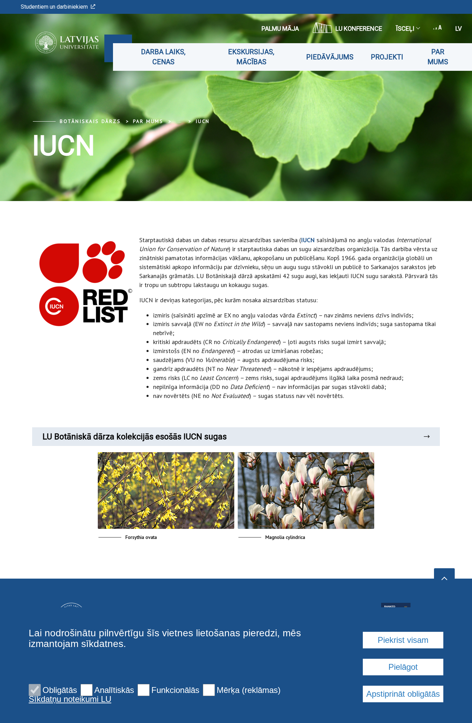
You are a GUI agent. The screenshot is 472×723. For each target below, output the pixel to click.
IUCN (203, 121)
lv (458, 28)
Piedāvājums (329, 57)
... (179, 121)
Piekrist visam (403, 640)
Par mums (437, 57)
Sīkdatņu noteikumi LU (70, 699)
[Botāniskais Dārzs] (56, 42)
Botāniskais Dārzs (90, 121)
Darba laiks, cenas (163, 57)
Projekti (387, 57)
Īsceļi (405, 28)
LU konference (359, 28)
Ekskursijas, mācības (251, 57)
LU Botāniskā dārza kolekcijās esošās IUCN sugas (135, 436)
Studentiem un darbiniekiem (54, 6)
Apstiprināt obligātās (403, 693)
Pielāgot (403, 667)
